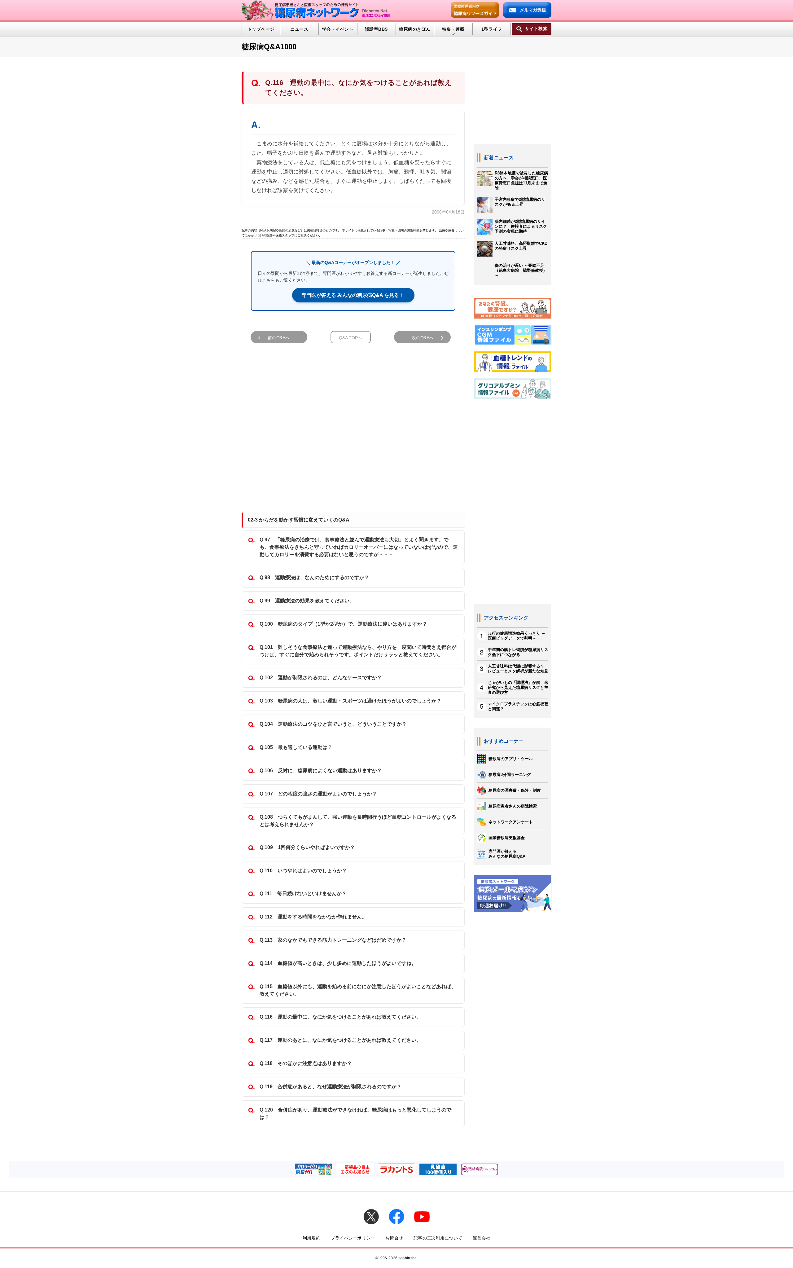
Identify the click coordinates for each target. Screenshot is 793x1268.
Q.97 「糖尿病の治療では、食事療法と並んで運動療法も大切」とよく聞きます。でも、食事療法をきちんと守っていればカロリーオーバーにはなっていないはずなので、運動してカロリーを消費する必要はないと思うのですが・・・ (359, 547)
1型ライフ (491, 29)
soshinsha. (408, 1258)
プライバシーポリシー (353, 1237)
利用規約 (311, 1237)
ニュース (299, 29)
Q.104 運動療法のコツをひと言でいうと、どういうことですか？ (333, 724)
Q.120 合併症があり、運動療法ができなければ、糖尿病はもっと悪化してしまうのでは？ (355, 1113)
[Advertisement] (353, 420)
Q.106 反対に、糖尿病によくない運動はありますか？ (321, 770)
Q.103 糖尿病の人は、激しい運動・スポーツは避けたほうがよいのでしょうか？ (350, 700)
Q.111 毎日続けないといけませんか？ (303, 893)
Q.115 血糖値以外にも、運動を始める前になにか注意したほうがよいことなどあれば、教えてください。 (358, 990)
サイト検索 (536, 28)
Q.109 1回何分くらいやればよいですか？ (307, 847)
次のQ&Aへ (423, 337)
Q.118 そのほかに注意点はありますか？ (306, 1063)
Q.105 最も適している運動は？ (296, 747)
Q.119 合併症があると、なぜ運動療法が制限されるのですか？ (330, 1086)
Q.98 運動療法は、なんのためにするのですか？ (314, 577)
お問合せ (394, 1237)
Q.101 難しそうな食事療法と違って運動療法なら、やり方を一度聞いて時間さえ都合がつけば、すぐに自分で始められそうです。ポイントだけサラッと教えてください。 (358, 651)
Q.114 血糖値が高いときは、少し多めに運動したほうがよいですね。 (338, 963)
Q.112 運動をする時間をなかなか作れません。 (313, 916)
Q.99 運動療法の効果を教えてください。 (307, 600)
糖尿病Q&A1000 (269, 46)
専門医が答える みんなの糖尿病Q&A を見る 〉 (353, 295)
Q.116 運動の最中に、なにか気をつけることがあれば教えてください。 (340, 1016)
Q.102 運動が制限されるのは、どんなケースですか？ (321, 677)
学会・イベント (337, 29)
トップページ (261, 29)
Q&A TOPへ (350, 337)
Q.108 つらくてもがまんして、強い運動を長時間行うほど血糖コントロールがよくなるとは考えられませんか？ (358, 820)
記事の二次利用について (438, 1237)
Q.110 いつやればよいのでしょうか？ (303, 870)
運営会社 (481, 1237)
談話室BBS (376, 29)
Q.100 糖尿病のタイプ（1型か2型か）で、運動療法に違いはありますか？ (343, 624)
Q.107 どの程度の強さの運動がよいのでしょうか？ (318, 793)
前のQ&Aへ (279, 337)
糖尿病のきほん (414, 29)
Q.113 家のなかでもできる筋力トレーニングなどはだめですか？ (333, 940)
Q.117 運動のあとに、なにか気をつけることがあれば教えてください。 (340, 1040)
